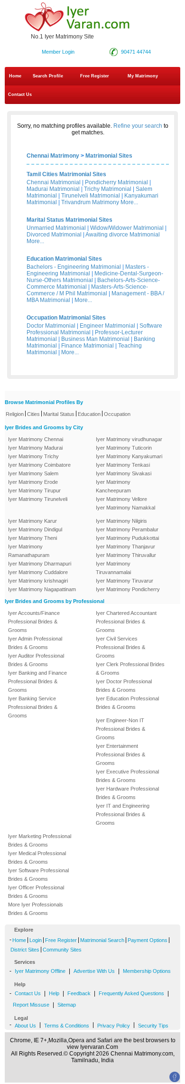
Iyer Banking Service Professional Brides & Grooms (32, 707)
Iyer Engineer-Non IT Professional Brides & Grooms (120, 728)
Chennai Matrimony (53, 155)
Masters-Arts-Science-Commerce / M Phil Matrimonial (87, 290)
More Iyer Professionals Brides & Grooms (35, 909)
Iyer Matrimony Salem (33, 473)
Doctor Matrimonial (51, 325)
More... (129, 202)
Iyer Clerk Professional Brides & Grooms (130, 668)
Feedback (79, 993)
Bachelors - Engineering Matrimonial (74, 267)
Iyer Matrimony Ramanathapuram (28, 551)
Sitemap (66, 1005)
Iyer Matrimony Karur (32, 521)
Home (15, 76)
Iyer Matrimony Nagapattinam (42, 589)
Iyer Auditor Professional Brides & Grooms (36, 660)
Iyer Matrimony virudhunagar (129, 439)
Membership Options (147, 971)
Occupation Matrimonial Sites (66, 317)
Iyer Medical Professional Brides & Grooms (37, 857)
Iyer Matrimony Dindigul (35, 529)
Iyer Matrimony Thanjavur (125, 546)
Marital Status (58, 414)
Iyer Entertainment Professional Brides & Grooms (120, 754)
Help (54, 993)
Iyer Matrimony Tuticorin (124, 448)
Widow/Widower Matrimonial (127, 228)
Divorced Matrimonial (54, 234)
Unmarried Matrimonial (56, 228)
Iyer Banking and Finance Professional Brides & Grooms (37, 681)
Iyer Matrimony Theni (32, 538)
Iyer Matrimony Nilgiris (121, 521)
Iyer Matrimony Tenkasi (123, 465)
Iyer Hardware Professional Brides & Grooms (127, 793)
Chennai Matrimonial (54, 182)
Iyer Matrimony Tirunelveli (37, 499)
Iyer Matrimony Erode (33, 482)
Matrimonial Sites (108, 155)
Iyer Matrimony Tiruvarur (124, 581)
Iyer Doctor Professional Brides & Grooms (124, 686)
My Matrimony (143, 76)
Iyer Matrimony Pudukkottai (127, 538)
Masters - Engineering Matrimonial (88, 270)
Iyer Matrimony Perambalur (127, 529)
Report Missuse (31, 1005)
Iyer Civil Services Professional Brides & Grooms (120, 647)
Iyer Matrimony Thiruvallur (126, 555)
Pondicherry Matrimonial (116, 182)
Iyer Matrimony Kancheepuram (113, 486)
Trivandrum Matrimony (90, 202)
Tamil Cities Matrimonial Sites (66, 174)
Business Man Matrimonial (95, 339)
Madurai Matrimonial (53, 189)
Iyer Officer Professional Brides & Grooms (36, 892)
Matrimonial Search (102, 940)
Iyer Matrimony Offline (40, 971)
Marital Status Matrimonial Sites (69, 220)
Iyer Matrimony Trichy (33, 456)
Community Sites (62, 949)
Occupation (117, 414)
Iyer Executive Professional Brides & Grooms (127, 776)
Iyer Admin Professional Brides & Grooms (35, 643)
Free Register (94, 76)
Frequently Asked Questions (131, 993)
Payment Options (147, 940)
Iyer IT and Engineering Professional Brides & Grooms (122, 814)
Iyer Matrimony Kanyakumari (129, 456)
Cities (33, 414)
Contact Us (19, 94)
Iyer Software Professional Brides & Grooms (38, 874)
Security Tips (153, 1025)
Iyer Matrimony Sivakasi (123, 473)
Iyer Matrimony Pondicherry (128, 589)
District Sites (24, 949)
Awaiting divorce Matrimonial (122, 234)
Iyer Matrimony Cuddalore (38, 572)
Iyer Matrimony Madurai (35, 448)
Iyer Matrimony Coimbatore (39, 465)
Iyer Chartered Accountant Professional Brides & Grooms (126, 621)
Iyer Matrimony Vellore (121, 499)
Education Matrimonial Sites (64, 258)
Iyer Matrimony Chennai (35, 439)
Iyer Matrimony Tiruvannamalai (113, 568)
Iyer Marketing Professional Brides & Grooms (39, 840)
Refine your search (137, 126)
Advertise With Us (94, 971)
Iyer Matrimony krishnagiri (38, 581)
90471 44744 (136, 52)
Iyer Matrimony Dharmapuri (39, 563)
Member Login (58, 52)
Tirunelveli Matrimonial (90, 195)
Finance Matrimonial (87, 345)
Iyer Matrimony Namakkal (125, 507)
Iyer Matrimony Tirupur (34, 490)
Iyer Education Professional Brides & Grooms (127, 703)
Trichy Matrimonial (107, 189)
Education (89, 414)
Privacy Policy (113, 1025)
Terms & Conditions (66, 1025)
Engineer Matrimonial (107, 325)
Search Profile (48, 76)
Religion (15, 414)
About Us (25, 1025)
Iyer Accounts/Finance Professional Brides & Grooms (34, 621)
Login (35, 940)
